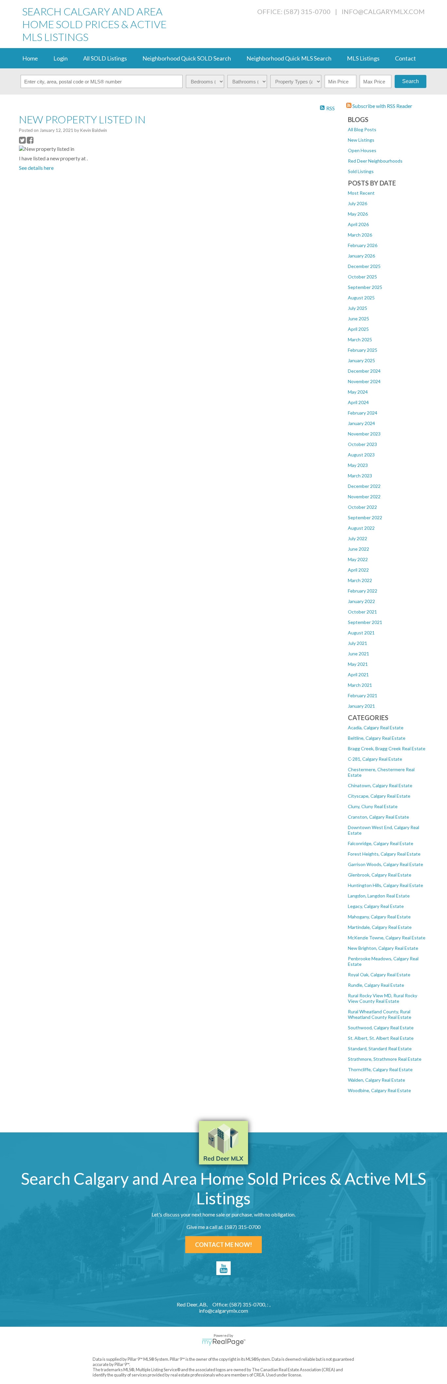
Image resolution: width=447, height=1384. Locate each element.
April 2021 (358, 674)
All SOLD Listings (105, 58)
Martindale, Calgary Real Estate (380, 927)
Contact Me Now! (223, 1244)
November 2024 (364, 381)
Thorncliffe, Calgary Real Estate (380, 1069)
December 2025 (364, 266)
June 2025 (358, 318)
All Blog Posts (362, 129)
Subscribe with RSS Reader (381, 106)
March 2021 (360, 685)
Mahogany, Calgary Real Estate (379, 916)
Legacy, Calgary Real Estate (376, 906)
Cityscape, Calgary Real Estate (379, 796)
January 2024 (361, 423)
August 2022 (361, 528)
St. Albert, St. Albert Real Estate (381, 1038)
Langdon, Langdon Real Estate (379, 895)
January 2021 (361, 706)
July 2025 (357, 308)
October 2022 (362, 507)
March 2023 (360, 475)
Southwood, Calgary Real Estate (381, 1027)
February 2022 (362, 591)
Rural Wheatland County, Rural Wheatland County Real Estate (379, 1014)
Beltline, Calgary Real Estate (376, 738)
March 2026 (360, 235)
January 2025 (361, 360)
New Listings (361, 140)
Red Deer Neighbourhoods (375, 161)
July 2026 (357, 203)
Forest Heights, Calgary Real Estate (384, 854)
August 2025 (361, 297)
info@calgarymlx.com (383, 11)
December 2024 (364, 371)
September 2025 (365, 287)
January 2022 (361, 601)
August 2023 (361, 454)
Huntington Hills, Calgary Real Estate (385, 885)
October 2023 (362, 444)
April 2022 (358, 570)
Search (410, 81)
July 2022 (357, 538)
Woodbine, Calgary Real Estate (379, 1090)
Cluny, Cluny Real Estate (373, 806)
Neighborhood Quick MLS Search (288, 58)
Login (60, 58)
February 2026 (362, 245)
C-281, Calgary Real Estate (375, 759)
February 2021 (362, 695)
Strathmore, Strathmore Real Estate (384, 1059)
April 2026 (358, 224)
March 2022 (360, 580)
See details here (36, 168)
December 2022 (364, 486)
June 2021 (358, 653)
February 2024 (362, 413)
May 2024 (358, 392)
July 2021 (357, 643)
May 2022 (358, 559)
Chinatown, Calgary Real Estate (380, 785)
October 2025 (362, 276)
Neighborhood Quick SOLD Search (186, 58)
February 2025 (362, 350)
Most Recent (361, 193)
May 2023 (358, 465)
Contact (405, 58)
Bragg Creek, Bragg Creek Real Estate (386, 748)
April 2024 (358, 402)
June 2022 (358, 549)
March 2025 (360, 339)
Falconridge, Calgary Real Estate (380, 843)
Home (30, 58)
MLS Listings (363, 58)
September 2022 (365, 517)
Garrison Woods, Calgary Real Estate (385, 864)
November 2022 (364, 496)
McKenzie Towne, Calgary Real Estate (386, 937)
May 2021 (358, 664)
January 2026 (361, 255)
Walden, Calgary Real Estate (376, 1080)
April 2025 (358, 329)
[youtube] (223, 1268)
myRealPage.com (224, 1342)
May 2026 (358, 214)
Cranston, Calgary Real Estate (378, 817)
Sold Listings (361, 171)
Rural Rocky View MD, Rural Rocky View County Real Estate (382, 998)
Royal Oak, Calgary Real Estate (379, 974)
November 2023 (364, 433)
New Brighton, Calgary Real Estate (383, 948)
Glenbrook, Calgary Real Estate (379, 875)
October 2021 (362, 611)
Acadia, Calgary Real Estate (375, 727)
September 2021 (365, 622)
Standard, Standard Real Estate (380, 1048)
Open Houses (362, 150)
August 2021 (361, 632)
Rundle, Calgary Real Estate (376, 985)
